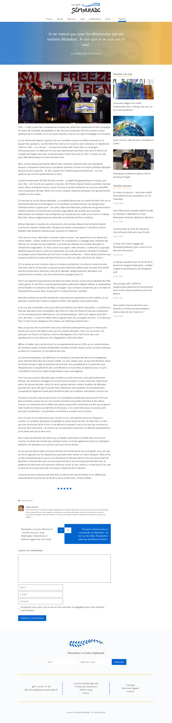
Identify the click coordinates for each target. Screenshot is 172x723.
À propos (130, 685)
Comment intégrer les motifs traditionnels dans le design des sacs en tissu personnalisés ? (133, 106)
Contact (130, 691)
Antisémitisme (95, 19)
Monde (60, 19)
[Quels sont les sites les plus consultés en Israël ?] (133, 134)
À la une (49, 19)
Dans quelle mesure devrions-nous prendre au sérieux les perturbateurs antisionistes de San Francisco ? (131, 308)
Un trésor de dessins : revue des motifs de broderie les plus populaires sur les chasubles (132, 196)
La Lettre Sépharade (81, 712)
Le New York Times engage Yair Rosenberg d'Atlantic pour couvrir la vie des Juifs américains (132, 247)
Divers (108, 19)
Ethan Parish (95, 53)
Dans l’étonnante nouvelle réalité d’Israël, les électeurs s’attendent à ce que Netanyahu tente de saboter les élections (133, 214)
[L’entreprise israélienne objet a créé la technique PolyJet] (133, 168)
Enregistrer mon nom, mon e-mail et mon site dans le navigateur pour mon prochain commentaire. (62, 609)
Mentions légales (130, 688)
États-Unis (71, 19)
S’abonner (122, 19)
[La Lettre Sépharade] (86, 7)
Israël (82, 19)
